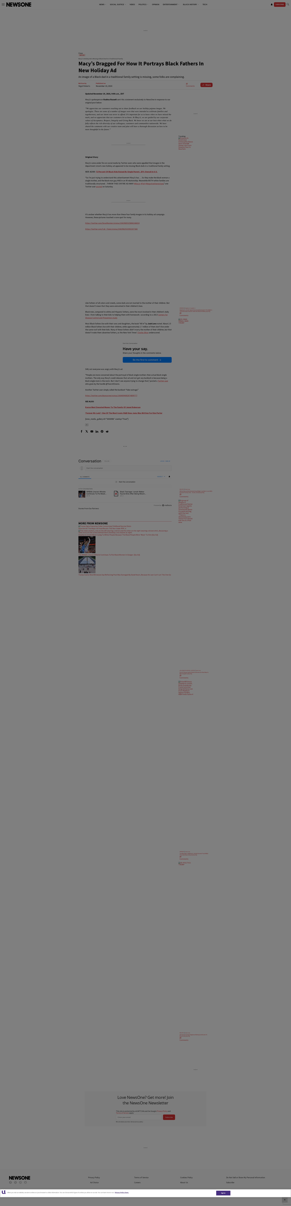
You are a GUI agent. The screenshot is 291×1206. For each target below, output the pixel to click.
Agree (223, 1193)
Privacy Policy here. (122, 1193)
